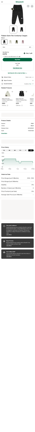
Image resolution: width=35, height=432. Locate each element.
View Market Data (17, 68)
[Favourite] (28, 6)
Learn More (19, 234)
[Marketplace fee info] (19, 56)
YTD (20, 150)
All (31, 150)
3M (9, 150)
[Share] (32, 6)
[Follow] (12, 91)
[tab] (13, 29)
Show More (4, 133)
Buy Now (17, 59)
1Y (25, 150)
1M (4, 150)
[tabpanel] (17, 14)
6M (15, 150)
